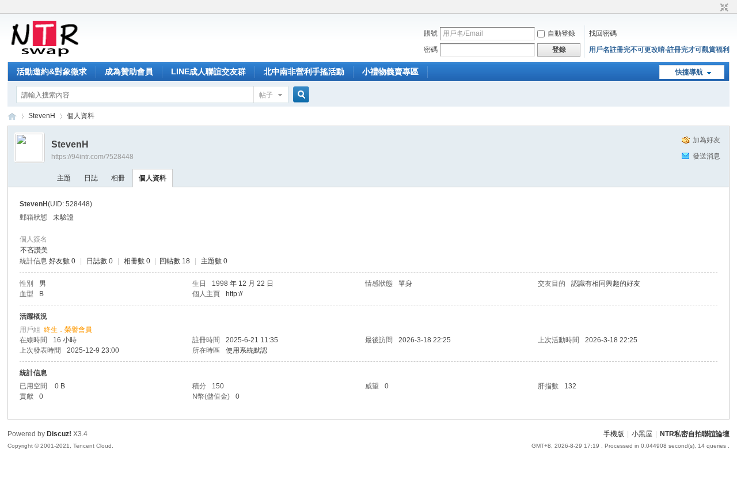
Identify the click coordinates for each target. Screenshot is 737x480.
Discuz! (59, 434)
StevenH (41, 116)
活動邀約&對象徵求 (52, 71)
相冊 (118, 178)
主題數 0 (214, 261)
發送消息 (706, 156)
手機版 (613, 434)
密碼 (431, 50)
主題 (64, 178)
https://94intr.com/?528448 (92, 157)
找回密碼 (603, 33)
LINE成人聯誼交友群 (208, 71)
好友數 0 (62, 261)
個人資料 (152, 178)
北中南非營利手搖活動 (304, 71)
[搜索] (299, 94)
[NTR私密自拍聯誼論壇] (44, 55)
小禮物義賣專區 (390, 71)
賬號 (431, 33)
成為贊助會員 (129, 71)
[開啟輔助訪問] (713, 8)
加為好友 (706, 140)
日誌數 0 (99, 261)
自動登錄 (561, 33)
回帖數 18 (174, 261)
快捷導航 (689, 72)
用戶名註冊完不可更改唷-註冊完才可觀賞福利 (659, 50)
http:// (234, 294)
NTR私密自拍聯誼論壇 (12, 116)
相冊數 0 (137, 261)
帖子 (266, 95)
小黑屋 (642, 434)
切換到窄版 (723, 8)
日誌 (91, 178)
